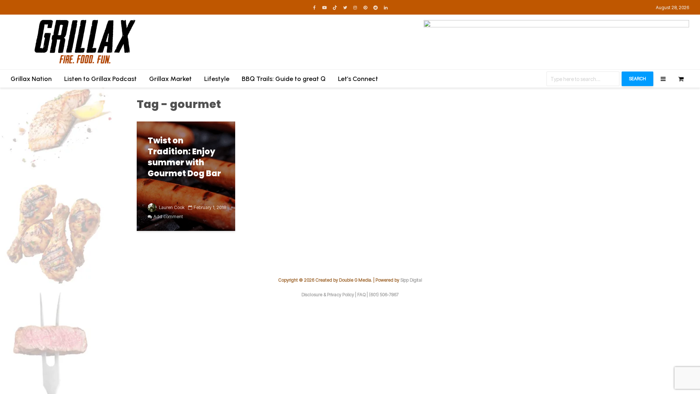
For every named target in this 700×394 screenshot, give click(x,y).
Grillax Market (170, 79)
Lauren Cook (171, 207)
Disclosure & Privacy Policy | (329, 294)
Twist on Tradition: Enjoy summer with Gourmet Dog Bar (184, 157)
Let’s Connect (358, 79)
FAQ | (363, 294)
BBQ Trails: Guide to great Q (284, 79)
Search (637, 78)
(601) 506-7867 (383, 294)
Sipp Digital (411, 280)
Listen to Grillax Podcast (100, 79)
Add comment (168, 216)
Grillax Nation (31, 79)
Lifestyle (216, 79)
